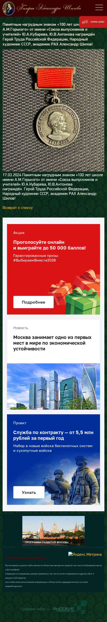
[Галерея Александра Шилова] (53, 8)
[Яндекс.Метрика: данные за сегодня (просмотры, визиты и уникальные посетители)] (85, 554)
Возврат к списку (18, 207)
